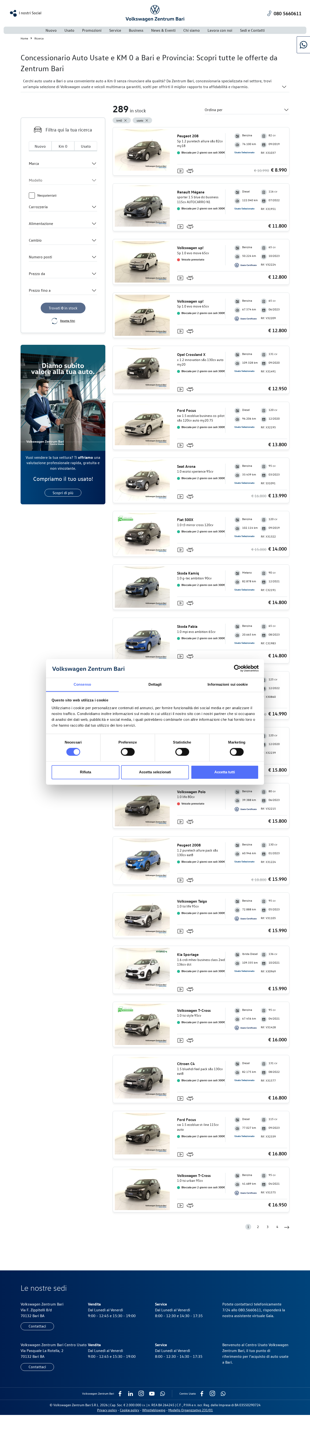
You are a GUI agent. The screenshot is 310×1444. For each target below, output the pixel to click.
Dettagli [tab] (155, 684)
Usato (86, 146)
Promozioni (91, 30)
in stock (63, 308)
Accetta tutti (224, 772)
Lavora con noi (220, 30)
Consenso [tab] (82, 684)
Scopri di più (63, 492)
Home (24, 38)
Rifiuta (85, 772)
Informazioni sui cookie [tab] (228, 684)
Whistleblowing (153, 1410)
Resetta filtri (67, 321)
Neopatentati (46, 195)
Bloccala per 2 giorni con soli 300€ (203, 152)
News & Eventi (163, 30)
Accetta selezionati (155, 772)
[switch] (128, 752)
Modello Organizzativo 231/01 (190, 1410)
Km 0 (63, 146)
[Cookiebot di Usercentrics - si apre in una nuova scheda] (237, 668)
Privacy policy (107, 1410)
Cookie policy (129, 1410)
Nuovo (51, 30)
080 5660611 (288, 13)
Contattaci (37, 1326)
